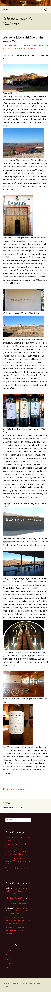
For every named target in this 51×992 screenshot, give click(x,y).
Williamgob (10, 928)
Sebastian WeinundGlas (14, 898)
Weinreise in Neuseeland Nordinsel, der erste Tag (16, 930)
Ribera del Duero (22, 48)
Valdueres (34, 48)
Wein (34, 45)
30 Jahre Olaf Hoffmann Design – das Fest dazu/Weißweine (16, 891)
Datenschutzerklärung (11, 984)
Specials (8, 963)
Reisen (28, 45)
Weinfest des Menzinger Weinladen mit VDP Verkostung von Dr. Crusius (17, 861)
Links (7, 955)
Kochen (8, 951)
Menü (5, 9)
